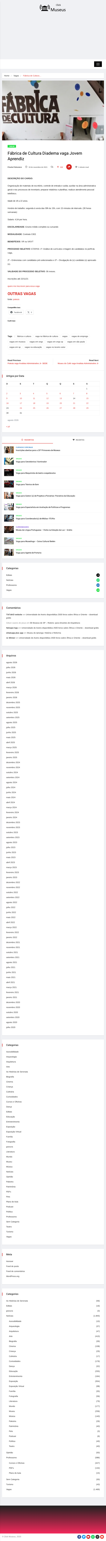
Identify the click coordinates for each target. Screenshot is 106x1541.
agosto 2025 (11, 722)
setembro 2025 (12, 717)
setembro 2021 (12, 957)
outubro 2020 (12, 1012)
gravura (9, 1147)
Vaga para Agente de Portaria (28, 552)
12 (47, 398)
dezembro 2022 (13, 882)
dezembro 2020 (13, 1002)
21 (74, 403)
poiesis (16, 299)
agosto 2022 (11, 902)
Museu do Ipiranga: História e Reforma (44, 633)
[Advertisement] (53, 36)
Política (9, 1212)
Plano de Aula (12, 1202)
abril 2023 (10, 862)
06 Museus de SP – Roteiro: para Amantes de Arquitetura (55, 623)
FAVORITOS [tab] (29, 440)
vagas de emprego (80, 336)
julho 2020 (10, 1027)
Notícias (9, 580)
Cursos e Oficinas (24, 447)
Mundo (9, 1157)
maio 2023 (10, 857)
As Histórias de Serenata (17, 1072)
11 (34, 398)
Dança (9, 1107)
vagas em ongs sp (55, 342)
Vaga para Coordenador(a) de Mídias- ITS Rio (35, 518)
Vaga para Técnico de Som (27, 484)
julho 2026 (10, 667)
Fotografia (10, 1142)
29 (87, 408)
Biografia (10, 1077)
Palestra (9, 1182)
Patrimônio (11, 1187)
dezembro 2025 (13, 702)
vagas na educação (33, 347)
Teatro (9, 1227)
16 (7, 403)
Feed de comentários (15, 1271)
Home (6, 76)
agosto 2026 (11, 662)
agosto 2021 (11, 962)
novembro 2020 (13, 1007)
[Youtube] (88, 1537)
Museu (9, 1162)
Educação (10, 1117)
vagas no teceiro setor (55, 347)
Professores (11, 585)
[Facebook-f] (79, 1537)
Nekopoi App (12, 628)
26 (47, 408)
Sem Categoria (12, 1222)
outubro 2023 (12, 832)
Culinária (10, 1092)
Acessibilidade (12, 1052)
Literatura (10, 1152)
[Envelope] (102, 1537)
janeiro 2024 (11, 817)
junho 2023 (11, 852)
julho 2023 (10, 847)
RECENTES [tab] (79, 440)
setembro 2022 (12, 897)
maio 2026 (10, 677)
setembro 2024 (12, 777)
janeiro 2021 (11, 997)
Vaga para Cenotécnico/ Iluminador (31, 461)
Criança (9, 1087)
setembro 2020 (12, 1017)
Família (9, 1137)
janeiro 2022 (11, 937)
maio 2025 (10, 737)
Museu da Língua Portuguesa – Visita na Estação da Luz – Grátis (44, 530)
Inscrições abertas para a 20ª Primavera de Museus (38, 450)
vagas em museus (17, 342)
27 (61, 408)
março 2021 (11, 987)
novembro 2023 (13, 827)
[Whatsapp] (93, 1537)
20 (61, 403)
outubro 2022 (12, 892)
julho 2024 (10, 787)
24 (21, 408)
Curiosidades (22, 527)
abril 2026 (10, 682)
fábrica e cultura (24, 336)
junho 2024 (11, 792)
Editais (9, 575)
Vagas (16, 76)
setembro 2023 (12, 837)
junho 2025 (11, 732)
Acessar (9, 1261)
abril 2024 (10, 802)
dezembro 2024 (13, 762)
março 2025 (11, 747)
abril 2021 (10, 982)
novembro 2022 (13, 887)
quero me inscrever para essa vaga (24, 286)
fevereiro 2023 (12, 872)
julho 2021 (10, 967)
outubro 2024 (12, 772)
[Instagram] (97, 1537)
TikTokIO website (14, 614)
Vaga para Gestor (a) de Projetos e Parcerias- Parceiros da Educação (45, 495)
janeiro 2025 (11, 757)
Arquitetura (11, 1062)
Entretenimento (13, 1122)
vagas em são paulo (76, 342)
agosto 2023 (11, 842)
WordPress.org (12, 1276)
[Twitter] (84, 1537)
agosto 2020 (11, 1022)
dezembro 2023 (13, 822)
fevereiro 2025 (12, 752)
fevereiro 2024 (12, 812)
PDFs (8, 1192)
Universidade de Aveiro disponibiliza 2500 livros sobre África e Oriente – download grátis (60, 628)
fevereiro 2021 (12, 992)
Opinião (9, 1177)
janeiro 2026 (11, 697)
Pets (8, 1197)
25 (34, 408)
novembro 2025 (13, 707)
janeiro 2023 (11, 877)
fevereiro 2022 (12, 932)
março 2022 (11, 927)
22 (87, 403)
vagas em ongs (36, 342)
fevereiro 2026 (12, 692)
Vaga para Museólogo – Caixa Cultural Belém (35, 541)
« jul (8, 426)
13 (61, 398)
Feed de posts (12, 1266)
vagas (64, 336)
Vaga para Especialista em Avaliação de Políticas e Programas (43, 507)
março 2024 (11, 807)
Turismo (9, 1232)
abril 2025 (10, 742)
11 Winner (10, 638)
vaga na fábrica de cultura (46, 336)
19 (47, 403)
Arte (8, 1067)
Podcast (9, 1207)
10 (21, 398)
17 (21, 403)
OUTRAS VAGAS (22, 294)
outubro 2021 (12, 952)
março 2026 (11, 687)
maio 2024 (10, 797)
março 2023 (11, 867)
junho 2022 (11, 912)
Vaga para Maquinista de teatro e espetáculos (36, 473)
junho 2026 (11, 672)
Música (9, 1167)
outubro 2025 (12, 712)
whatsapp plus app (14, 633)
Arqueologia (11, 1057)
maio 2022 (10, 917)
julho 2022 (10, 907)
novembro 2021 (13, 947)
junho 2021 (11, 972)
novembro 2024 (13, 767)
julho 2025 (10, 727)
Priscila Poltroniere (15, 167)
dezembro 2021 (13, 942)
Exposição (10, 1127)
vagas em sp (15, 347)
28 (74, 408)
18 (34, 403)
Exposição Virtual (13, 1132)
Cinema (9, 1082)
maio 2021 (10, 977)
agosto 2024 (11, 782)
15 (87, 398)
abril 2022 (10, 922)
